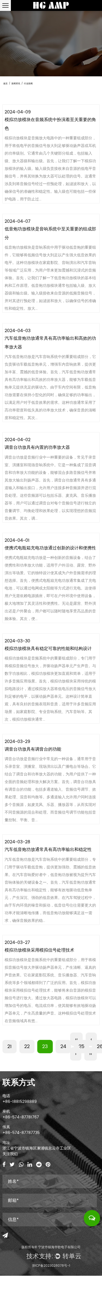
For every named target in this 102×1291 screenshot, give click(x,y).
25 (81, 1047)
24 (63, 1047)
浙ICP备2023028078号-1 (51, 1265)
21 (9, 1047)
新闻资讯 (15, 83)
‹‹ (76, 1039)
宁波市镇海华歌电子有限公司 (59, 1247)
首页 (5, 83)
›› (90, 1054)
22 (27, 1047)
